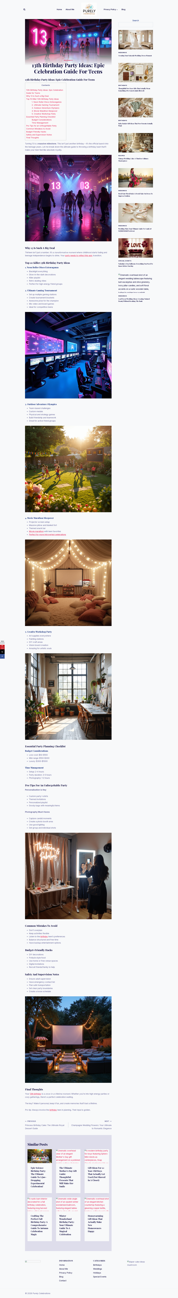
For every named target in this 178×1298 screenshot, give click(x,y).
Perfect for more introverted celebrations (47, 534)
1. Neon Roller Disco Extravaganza (46, 102)
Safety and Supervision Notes (39, 135)
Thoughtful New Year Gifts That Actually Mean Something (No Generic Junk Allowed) (134, 89)
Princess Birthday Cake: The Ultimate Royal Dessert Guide (44, 1125)
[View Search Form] (24, 9)
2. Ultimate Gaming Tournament (45, 105)
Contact (62, 1280)
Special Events (124, 261)
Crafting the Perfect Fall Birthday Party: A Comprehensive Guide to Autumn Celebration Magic (39, 1225)
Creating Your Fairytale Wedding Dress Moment (135, 56)
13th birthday (35, 1094)
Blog (123, 9)
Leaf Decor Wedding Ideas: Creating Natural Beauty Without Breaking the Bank (134, 300)
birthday (44, 936)
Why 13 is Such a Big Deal (37, 96)
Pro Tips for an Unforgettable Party (41, 126)
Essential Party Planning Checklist (40, 117)
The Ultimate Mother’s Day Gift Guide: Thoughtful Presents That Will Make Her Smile (68, 1177)
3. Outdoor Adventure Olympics (45, 108)
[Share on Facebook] (2, 656)
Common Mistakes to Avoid (38, 129)
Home (59, 9)
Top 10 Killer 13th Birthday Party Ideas (42, 99)
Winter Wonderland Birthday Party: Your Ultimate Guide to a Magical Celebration (66, 1225)
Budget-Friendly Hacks (36, 132)
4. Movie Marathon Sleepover (44, 111)
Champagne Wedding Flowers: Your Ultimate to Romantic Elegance (91, 1125)
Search (135, 20)
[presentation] (40, 1156)
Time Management (40, 123)
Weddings (122, 52)
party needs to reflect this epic (79, 255)
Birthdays (68, 60)
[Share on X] (2, 651)
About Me (70, 9)
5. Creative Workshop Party (44, 114)
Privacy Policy (65, 1273)
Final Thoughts (32, 138)
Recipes (121, 155)
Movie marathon (36, 531)
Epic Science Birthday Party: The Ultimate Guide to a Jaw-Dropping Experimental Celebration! (38, 1177)
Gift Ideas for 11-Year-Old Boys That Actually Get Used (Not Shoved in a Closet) (96, 1174)
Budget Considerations (42, 120)
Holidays (97, 1273)
